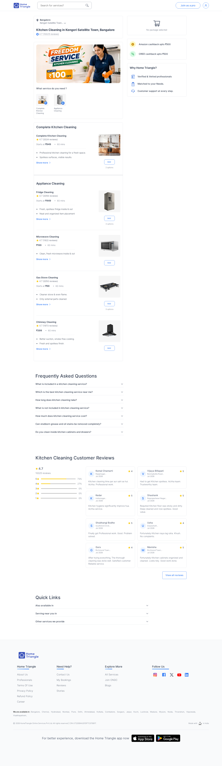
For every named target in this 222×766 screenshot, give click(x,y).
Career (21, 701)
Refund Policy (25, 696)
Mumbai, (66, 712)
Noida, (171, 712)
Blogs (108, 685)
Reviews (61, 685)
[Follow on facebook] (164, 675)
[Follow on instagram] (155, 674)
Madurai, (154, 712)
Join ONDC (111, 679)
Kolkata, (100, 712)
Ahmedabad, (89, 712)
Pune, (74, 712)
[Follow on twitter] (171, 675)
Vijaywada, (191, 712)
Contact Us (63, 674)
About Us (22, 674)
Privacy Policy (25, 690)
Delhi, (80, 712)
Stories (60, 690)
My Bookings (64, 679)
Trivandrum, (180, 712)
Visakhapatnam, (20, 715)
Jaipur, (129, 712)
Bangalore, (36, 712)
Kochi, (136, 712)
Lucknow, (144, 712)
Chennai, (46, 712)
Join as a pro (188, 5)
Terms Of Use (25, 685)
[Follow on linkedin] (186, 675)
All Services (111, 674)
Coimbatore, (110, 712)
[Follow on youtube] (179, 675)
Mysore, (162, 712)
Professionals (24, 679)
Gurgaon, (121, 712)
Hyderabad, (56, 712)
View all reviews (174, 575)
